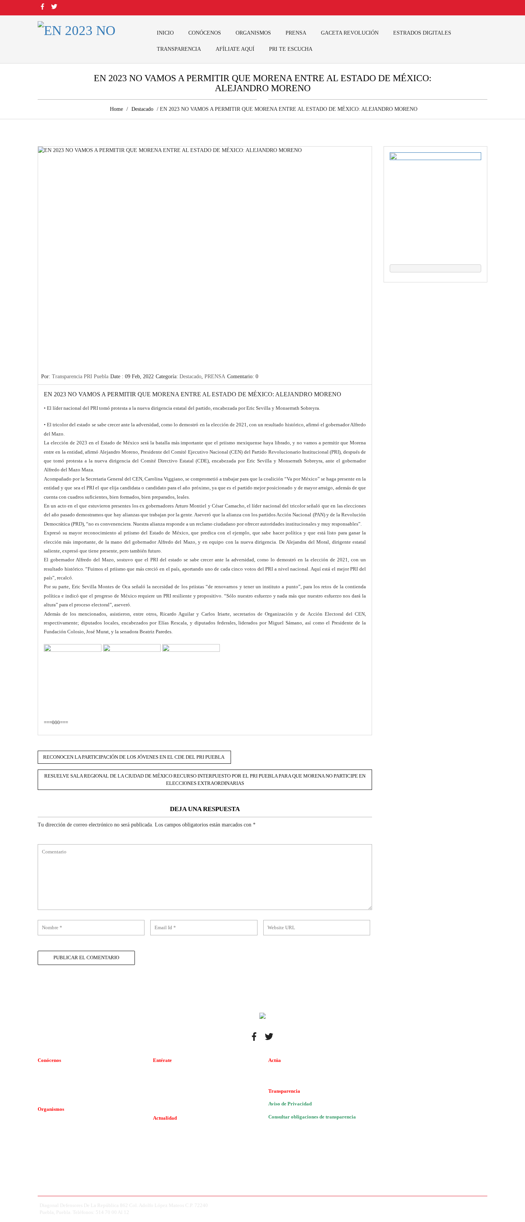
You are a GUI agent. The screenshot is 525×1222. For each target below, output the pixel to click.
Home (116, 109)
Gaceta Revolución (350, 33)
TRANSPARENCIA (179, 49)
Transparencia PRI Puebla (80, 376)
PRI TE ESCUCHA (290, 49)
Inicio (165, 33)
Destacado (142, 109)
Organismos (253, 33)
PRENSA (296, 33)
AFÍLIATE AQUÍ (235, 49)
